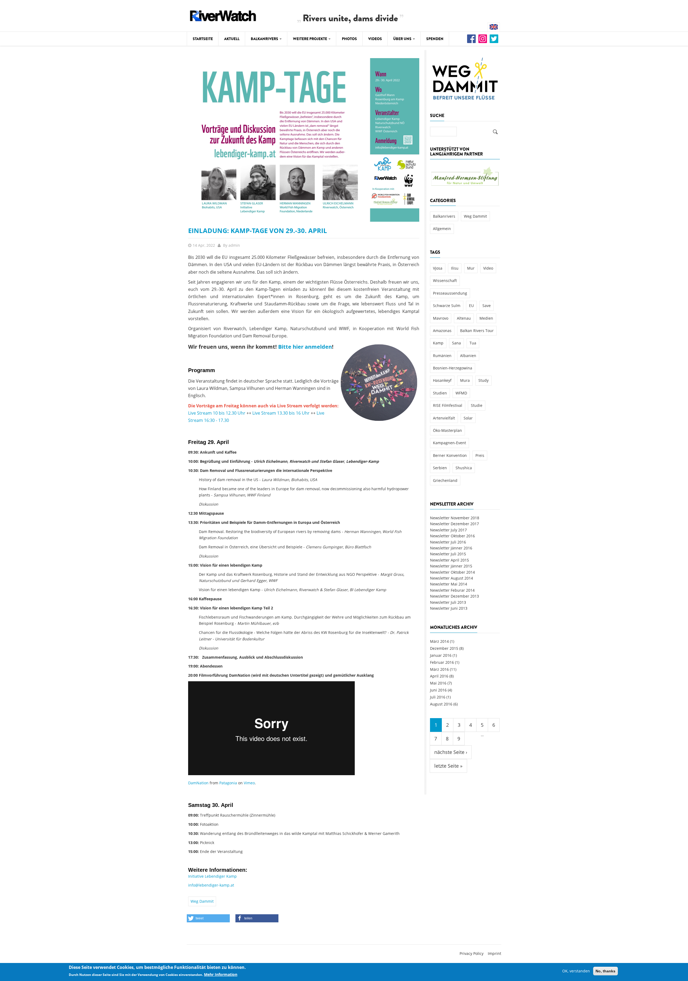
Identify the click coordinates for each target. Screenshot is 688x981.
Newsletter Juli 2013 (448, 602)
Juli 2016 (437, 697)
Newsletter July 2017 (448, 529)
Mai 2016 (438, 683)
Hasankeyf (442, 380)
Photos (349, 38)
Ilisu (454, 268)
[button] (208, 918)
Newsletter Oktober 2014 (452, 572)
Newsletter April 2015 (449, 560)
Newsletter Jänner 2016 (451, 548)
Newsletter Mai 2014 (448, 584)
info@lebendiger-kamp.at (211, 885)
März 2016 (439, 669)
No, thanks (605, 971)
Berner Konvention (450, 455)
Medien (486, 318)
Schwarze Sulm (446, 305)
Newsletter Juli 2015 (448, 553)
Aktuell (231, 38)
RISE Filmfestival (447, 405)
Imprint (494, 953)
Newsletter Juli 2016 (448, 542)
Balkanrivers (265, 38)
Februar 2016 (442, 662)
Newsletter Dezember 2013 (454, 596)
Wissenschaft (445, 280)
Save (486, 305)
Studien (440, 393)
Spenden (434, 38)
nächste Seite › (450, 752)
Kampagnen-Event (449, 442)
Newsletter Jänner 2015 (451, 566)
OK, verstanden (576, 970)
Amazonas (442, 330)
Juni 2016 (438, 690)
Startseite (203, 38)
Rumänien (442, 355)
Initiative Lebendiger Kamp (212, 876)
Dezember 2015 (444, 648)
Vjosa (437, 268)
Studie (476, 405)
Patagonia (228, 782)
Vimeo (249, 782)
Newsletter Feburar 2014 (452, 590)
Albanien (468, 355)
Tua (473, 342)
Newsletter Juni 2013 (448, 608)
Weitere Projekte (310, 38)
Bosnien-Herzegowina (452, 367)
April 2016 (439, 676)
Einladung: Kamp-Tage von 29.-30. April (257, 230)
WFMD (461, 393)
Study (483, 380)
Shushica (464, 467)
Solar (468, 418)
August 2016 (441, 704)
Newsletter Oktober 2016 (452, 535)
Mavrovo (440, 318)
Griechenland (445, 480)
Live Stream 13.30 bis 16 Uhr (281, 413)
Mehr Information (220, 974)
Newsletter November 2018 (454, 517)
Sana (456, 342)
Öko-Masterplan (447, 430)
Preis (479, 455)
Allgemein (442, 228)
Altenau (464, 318)
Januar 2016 (441, 655)
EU (471, 305)
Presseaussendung (450, 293)
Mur (471, 268)
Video (488, 268)
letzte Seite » (448, 766)
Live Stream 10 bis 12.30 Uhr (216, 413)
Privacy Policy (471, 953)
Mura (465, 380)
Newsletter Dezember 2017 (454, 523)
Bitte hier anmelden (305, 346)
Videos (375, 38)
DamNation (198, 782)
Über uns (402, 38)
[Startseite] (223, 14)
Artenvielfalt (444, 418)
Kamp (438, 342)
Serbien (440, 467)
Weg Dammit (202, 901)
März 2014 (439, 641)
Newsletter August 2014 (451, 578)
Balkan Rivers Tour (477, 330)
